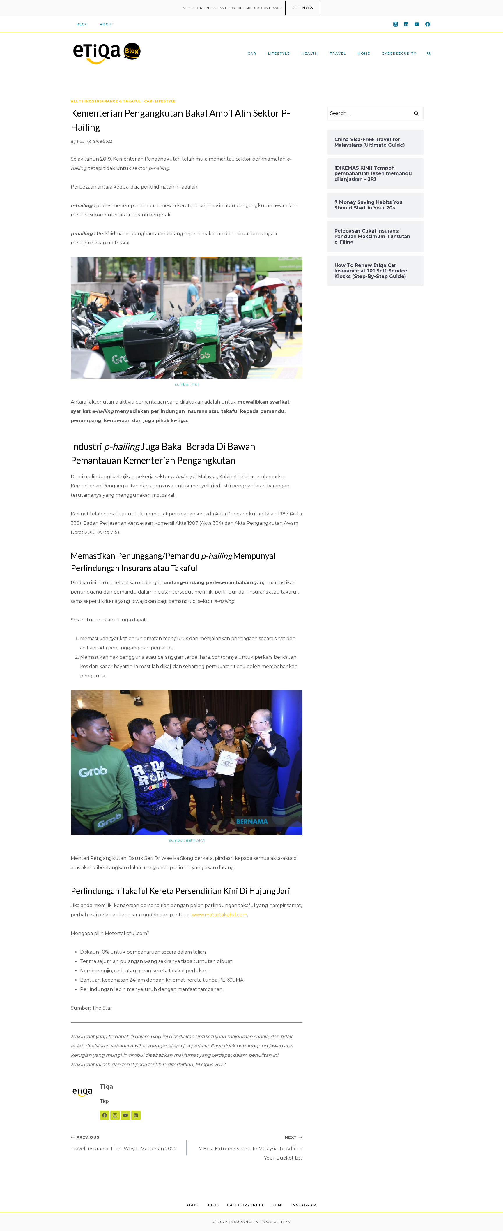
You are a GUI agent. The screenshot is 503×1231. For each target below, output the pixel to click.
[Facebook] (427, 24)
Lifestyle (279, 54)
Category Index (245, 1205)
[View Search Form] (428, 53)
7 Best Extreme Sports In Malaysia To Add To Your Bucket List (250, 1148)
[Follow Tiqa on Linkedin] (136, 1115)
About (107, 24)
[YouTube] (416, 24)
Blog (82, 24)
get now (302, 8)
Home (364, 54)
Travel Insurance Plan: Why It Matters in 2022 (124, 1143)
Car (252, 54)
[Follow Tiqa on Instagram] (115, 1115)
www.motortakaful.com (219, 914)
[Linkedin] (406, 24)
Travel (338, 54)
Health (310, 54)
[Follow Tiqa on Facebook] (104, 1115)
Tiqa (80, 141)
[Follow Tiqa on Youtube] (125, 1115)
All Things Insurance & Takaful (106, 101)
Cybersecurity (399, 54)
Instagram (304, 1205)
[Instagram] (395, 24)
